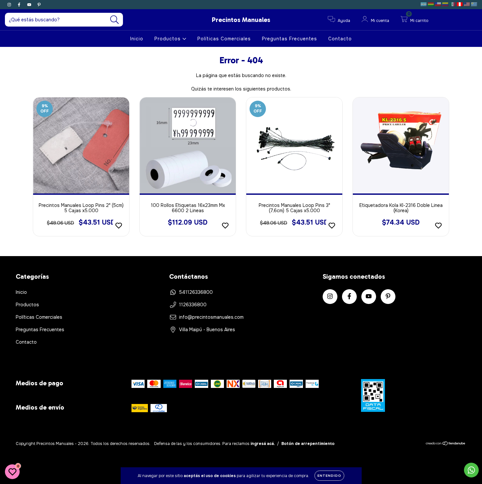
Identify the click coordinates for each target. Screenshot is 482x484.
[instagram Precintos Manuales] (10, 5)
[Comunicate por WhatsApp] (471, 470)
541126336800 (196, 292)
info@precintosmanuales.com (211, 317)
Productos (168, 39)
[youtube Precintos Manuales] (30, 5)
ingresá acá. (263, 443)
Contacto (340, 39)
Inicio (136, 39)
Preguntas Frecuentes (289, 39)
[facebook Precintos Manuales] (20, 5)
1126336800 (193, 305)
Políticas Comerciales (224, 39)
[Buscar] (114, 20)
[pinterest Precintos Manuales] (39, 5)
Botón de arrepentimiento (307, 443)
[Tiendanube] (445, 444)
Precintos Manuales (241, 20)
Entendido (329, 476)
